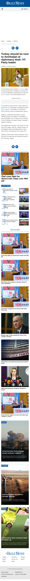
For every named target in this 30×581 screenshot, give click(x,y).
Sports (22, 559)
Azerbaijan (6, 94)
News (2, 41)
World (4, 559)
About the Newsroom (7, 574)
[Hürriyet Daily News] (15, 3)
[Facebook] (13, 48)
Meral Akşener (5, 109)
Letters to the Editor (20, 574)
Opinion (23, 557)
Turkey (22, 89)
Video (4, 561)
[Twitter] (17, 48)
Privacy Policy (4, 572)
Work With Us (18, 572)
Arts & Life (14, 559)
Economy (14, 557)
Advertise (4, 576)
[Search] (22, 9)
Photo (13, 561)
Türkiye (9, 41)
